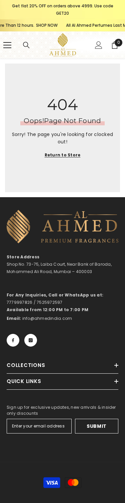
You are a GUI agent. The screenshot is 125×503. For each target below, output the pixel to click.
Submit (97, 426)
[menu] (7, 45)
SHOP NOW (34, 25)
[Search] (26, 45)
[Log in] (98, 45)
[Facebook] (13, 340)
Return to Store (63, 155)
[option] (62, 9)
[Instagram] (30, 340)
